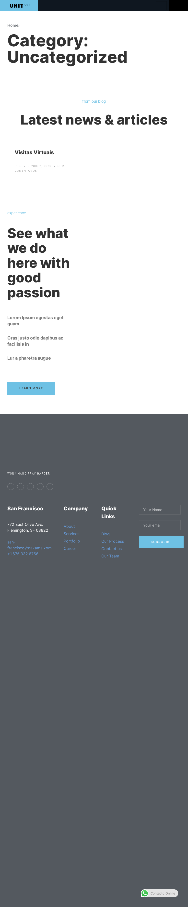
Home (12, 25)
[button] (40, 321)
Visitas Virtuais (34, 152)
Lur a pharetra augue (29, 358)
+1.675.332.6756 (22, 553)
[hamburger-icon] (161, 5)
